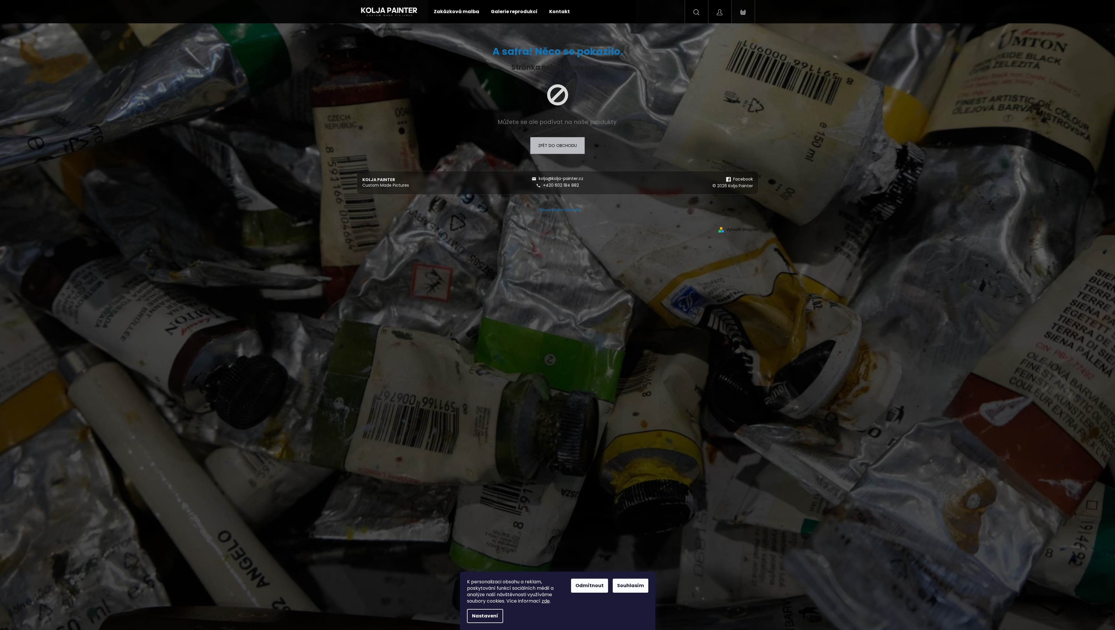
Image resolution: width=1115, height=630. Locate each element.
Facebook (743, 179)
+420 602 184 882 (561, 185)
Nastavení (485, 615)
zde (546, 601)
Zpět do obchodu (557, 145)
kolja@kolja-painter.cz (561, 178)
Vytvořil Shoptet (742, 229)
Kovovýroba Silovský (560, 210)
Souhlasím (630, 585)
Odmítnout (589, 585)
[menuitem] (456, 11)
